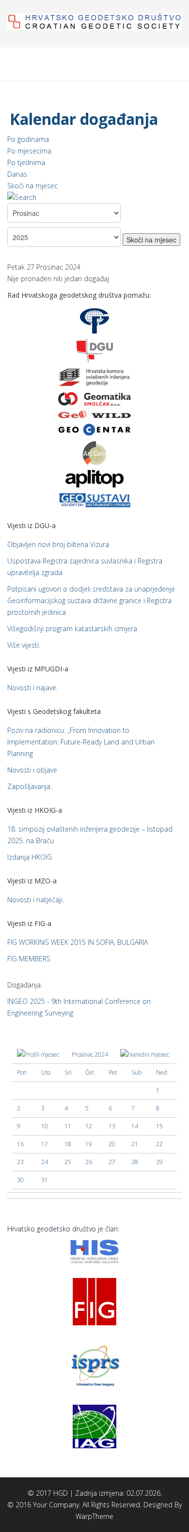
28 (134, 1162)
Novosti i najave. (32, 687)
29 (159, 1162)
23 (20, 1162)
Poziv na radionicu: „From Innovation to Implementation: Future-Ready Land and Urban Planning (81, 742)
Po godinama (28, 139)
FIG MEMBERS (28, 958)
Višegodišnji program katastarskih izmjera (72, 628)
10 (44, 1126)
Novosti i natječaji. (35, 899)
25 (67, 1162)
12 (88, 1126)
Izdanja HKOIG (29, 857)
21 (134, 1144)
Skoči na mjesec (32, 185)
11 (67, 1126)
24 (44, 1162)
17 (44, 1144)
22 (159, 1144)
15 (159, 1126)
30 (20, 1180)
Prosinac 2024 (90, 1054)
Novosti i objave (32, 769)
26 (88, 1162)
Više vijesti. (23, 645)
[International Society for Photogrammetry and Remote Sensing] (94, 1364)
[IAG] (94, 1425)
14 (134, 1126)
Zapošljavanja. (29, 786)
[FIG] (94, 1300)
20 (112, 1144)
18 (67, 1144)
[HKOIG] (94, 376)
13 (112, 1126)
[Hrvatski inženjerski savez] (94, 1250)
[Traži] (94, 197)
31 (44, 1180)
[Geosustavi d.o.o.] (94, 499)
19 (88, 1144)
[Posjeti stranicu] (94, 398)
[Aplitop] (94, 478)
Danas (17, 174)
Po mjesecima (29, 150)
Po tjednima (26, 162)
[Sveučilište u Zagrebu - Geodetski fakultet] (94, 320)
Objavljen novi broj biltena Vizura (58, 544)
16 (20, 1144)
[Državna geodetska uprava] (95, 349)
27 (112, 1162)
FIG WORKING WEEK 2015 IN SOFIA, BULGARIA (77, 942)
